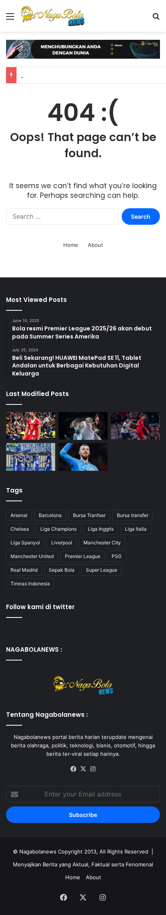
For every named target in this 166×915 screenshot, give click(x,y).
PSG (117, 556)
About (95, 245)
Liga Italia (136, 529)
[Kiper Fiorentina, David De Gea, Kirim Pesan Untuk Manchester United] (83, 457)
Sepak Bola (62, 570)
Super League (101, 570)
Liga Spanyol (25, 543)
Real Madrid (23, 570)
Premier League (82, 556)
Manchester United (32, 556)
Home (70, 245)
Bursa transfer (132, 515)
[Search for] (156, 19)
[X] (83, 769)
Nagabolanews (37, 851)
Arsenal (18, 515)
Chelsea (19, 529)
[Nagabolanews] (52, 16)
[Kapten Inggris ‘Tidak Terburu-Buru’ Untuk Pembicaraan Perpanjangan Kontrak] (30, 426)
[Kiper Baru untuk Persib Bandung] (30, 457)
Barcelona (50, 515)
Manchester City (102, 543)
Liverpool (61, 543)
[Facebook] (73, 769)
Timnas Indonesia (30, 584)
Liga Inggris (101, 529)
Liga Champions (58, 529)
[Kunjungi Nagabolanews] (83, 48)
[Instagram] (93, 769)
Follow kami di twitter (40, 607)
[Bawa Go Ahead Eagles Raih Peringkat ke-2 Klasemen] (135, 426)
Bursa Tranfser (89, 515)
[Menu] (10, 19)
